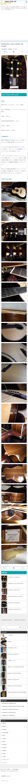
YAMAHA (4, 750)
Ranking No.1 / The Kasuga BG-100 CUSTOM (15, 666)
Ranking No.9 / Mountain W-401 (14, 602)
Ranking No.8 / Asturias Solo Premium (15, 596)
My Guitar (10, 49)
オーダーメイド (5, 759)
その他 (3, 756)
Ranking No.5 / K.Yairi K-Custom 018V (14, 673)
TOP (6, 769)
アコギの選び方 (10, 635)
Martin (3, 741)
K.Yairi (3, 735)
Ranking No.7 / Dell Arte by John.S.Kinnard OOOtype (16, 692)
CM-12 (20, 149)
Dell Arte (4, 726)
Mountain (4, 744)
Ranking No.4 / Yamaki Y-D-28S (13, 679)
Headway (4, 729)
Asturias (4, 723)
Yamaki (3, 753)
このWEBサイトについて (11, 660)
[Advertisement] (14, 26)
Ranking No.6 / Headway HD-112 (14, 609)
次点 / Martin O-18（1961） (12, 647)
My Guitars (9, 641)
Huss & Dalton (4, 49)
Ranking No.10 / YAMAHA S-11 (14, 577)
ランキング (15, 49)
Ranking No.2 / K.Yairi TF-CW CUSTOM (15, 583)
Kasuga (4, 738)
